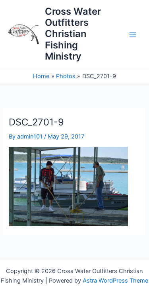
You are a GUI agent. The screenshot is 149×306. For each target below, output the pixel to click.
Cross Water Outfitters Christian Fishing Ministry (73, 34)
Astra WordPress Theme (115, 280)
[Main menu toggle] (132, 34)
